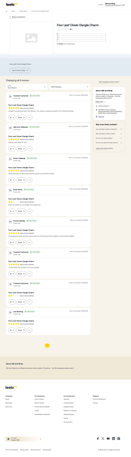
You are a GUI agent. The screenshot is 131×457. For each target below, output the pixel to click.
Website (101, 117)
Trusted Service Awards (42, 406)
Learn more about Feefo (104, 148)
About (7, 399)
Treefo (37, 410)
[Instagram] (118, 439)
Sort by (9, 85)
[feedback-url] (13, 108)
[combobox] (26, 87)
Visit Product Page (18, 70)
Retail (13, 11)
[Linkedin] (113, 439)
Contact (95, 403)
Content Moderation (99, 399)
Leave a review (39, 399)
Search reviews (39, 403)
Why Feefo (8, 403)
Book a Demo (68, 422)
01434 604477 (103, 106)
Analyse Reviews (69, 414)
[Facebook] (97, 439)
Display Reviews (69, 406)
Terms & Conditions (11, 449)
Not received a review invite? (109, 82)
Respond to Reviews (70, 410)
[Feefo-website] (12, 4)
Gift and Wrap (23, 11)
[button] (26, 87)
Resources (8, 406)
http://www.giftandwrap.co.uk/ (114, 5)
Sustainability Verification (42, 414)
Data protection (35, 449)
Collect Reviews (69, 403)
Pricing (66, 418)
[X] (103, 439)
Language (14, 438)
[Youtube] (108, 439)
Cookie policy (47, 449)
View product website (27, 108)
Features (66, 399)
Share (20, 117)
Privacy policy (24, 449)
